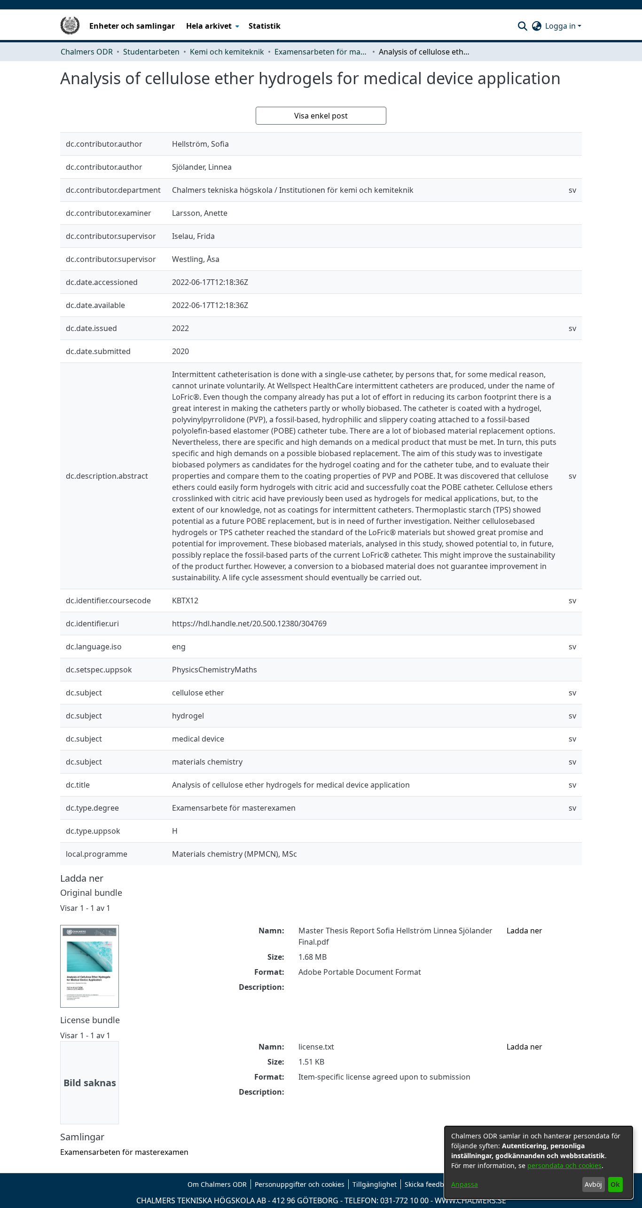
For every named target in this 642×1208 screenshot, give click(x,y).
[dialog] (539, 1162)
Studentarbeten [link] (151, 52)
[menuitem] (211, 25)
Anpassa (464, 1184)
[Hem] (70, 25)
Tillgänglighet (374, 1184)
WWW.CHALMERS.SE (470, 1200)
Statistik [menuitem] (265, 26)
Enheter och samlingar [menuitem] (132, 26)
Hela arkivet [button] (209, 26)
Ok (615, 1184)
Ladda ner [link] (524, 930)
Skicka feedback (429, 1184)
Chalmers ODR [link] (87, 52)
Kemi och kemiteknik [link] (227, 52)
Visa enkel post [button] (321, 116)
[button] (522, 26)
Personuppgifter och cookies (299, 1184)
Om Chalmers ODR (217, 1184)
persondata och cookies (564, 1165)
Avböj (593, 1184)
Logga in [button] (561, 26)
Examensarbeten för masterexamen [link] (321, 52)
